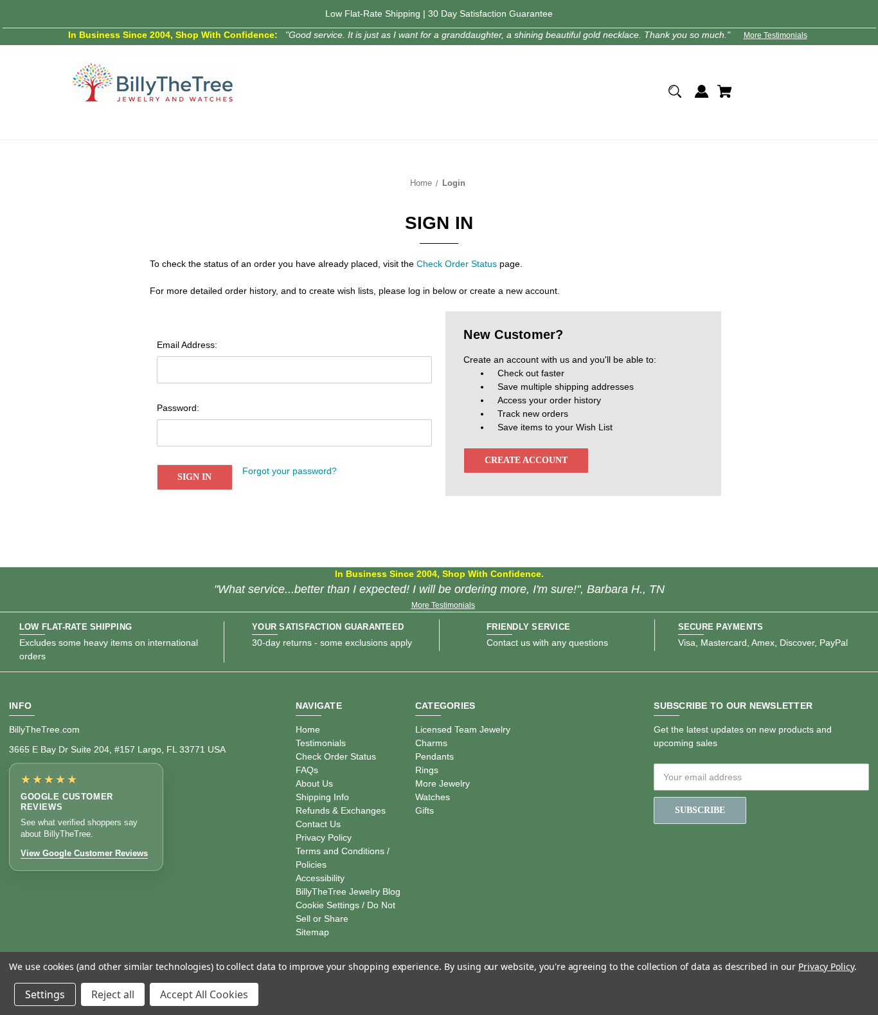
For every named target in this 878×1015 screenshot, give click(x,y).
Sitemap (312, 932)
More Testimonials (775, 35)
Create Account (526, 460)
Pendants (434, 756)
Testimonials (321, 743)
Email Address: (187, 345)
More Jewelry (442, 783)
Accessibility (320, 878)
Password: (178, 408)
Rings (426, 770)
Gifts (424, 810)
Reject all (112, 994)
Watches (432, 797)
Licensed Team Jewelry (462, 729)
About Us (314, 783)
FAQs (307, 770)
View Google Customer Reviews (84, 853)
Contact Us (318, 824)
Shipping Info (322, 797)
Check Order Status (457, 264)
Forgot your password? (289, 471)
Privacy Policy (324, 837)
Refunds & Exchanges (341, 810)
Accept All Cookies (204, 994)
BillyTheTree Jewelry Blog (348, 891)
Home (308, 729)
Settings (45, 994)
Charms (431, 743)
